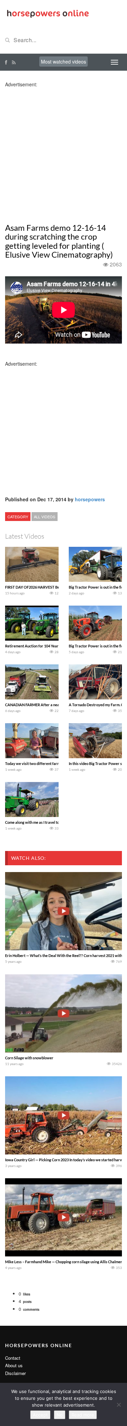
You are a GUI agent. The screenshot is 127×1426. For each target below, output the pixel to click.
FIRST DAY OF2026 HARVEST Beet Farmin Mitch (45, 587)
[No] (118, 1404)
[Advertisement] (63, 151)
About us (14, 1365)
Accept (40, 1415)
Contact (12, 1358)
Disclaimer (15, 1373)
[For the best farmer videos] (47, 13)
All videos (44, 516)
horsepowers (90, 499)
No (60, 1415)
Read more (82, 1415)
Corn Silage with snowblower (29, 1058)
